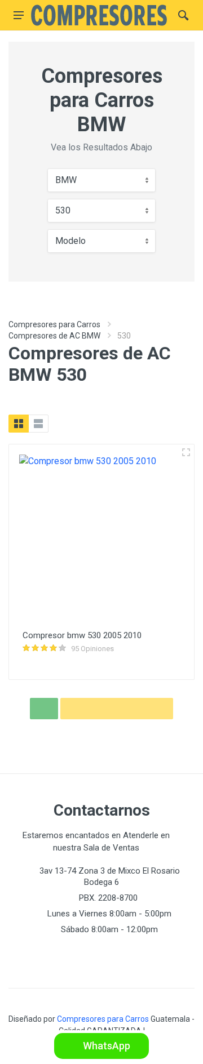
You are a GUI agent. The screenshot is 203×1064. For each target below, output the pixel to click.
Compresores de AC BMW (54, 335)
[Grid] (18, 424)
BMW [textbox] (66, 180)
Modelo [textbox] (70, 240)
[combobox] (101, 180)
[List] (38, 424)
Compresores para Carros (54, 324)
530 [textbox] (62, 210)
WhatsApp (105, 1046)
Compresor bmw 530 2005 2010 (82, 635)
